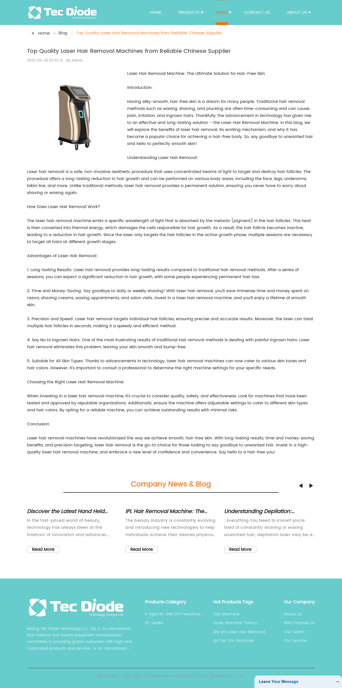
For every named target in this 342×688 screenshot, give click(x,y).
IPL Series (154, 623)
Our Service (295, 640)
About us (297, 12)
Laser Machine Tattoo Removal (235, 623)
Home (155, 12)
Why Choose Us (299, 623)
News (221, 12)
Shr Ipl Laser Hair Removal (239, 632)
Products (188, 12)
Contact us (257, 12)
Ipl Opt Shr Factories (233, 641)
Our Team (294, 632)
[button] (300, 485)
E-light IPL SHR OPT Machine (173, 614)
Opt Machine (226, 614)
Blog (63, 33)
